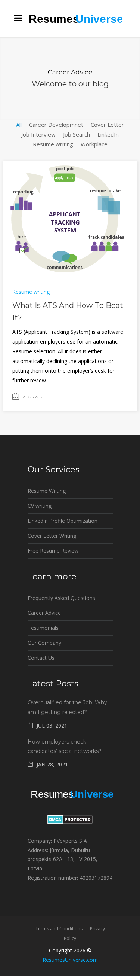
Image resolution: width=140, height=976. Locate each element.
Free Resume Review (53, 550)
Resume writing (31, 291)
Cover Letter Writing (52, 535)
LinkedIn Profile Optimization (62, 520)
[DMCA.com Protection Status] (70, 822)
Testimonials (43, 627)
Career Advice (44, 612)
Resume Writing (47, 490)
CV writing (40, 505)
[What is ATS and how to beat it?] (66, 218)
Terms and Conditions (59, 928)
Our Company (44, 642)
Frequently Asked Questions (61, 597)
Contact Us (41, 657)
